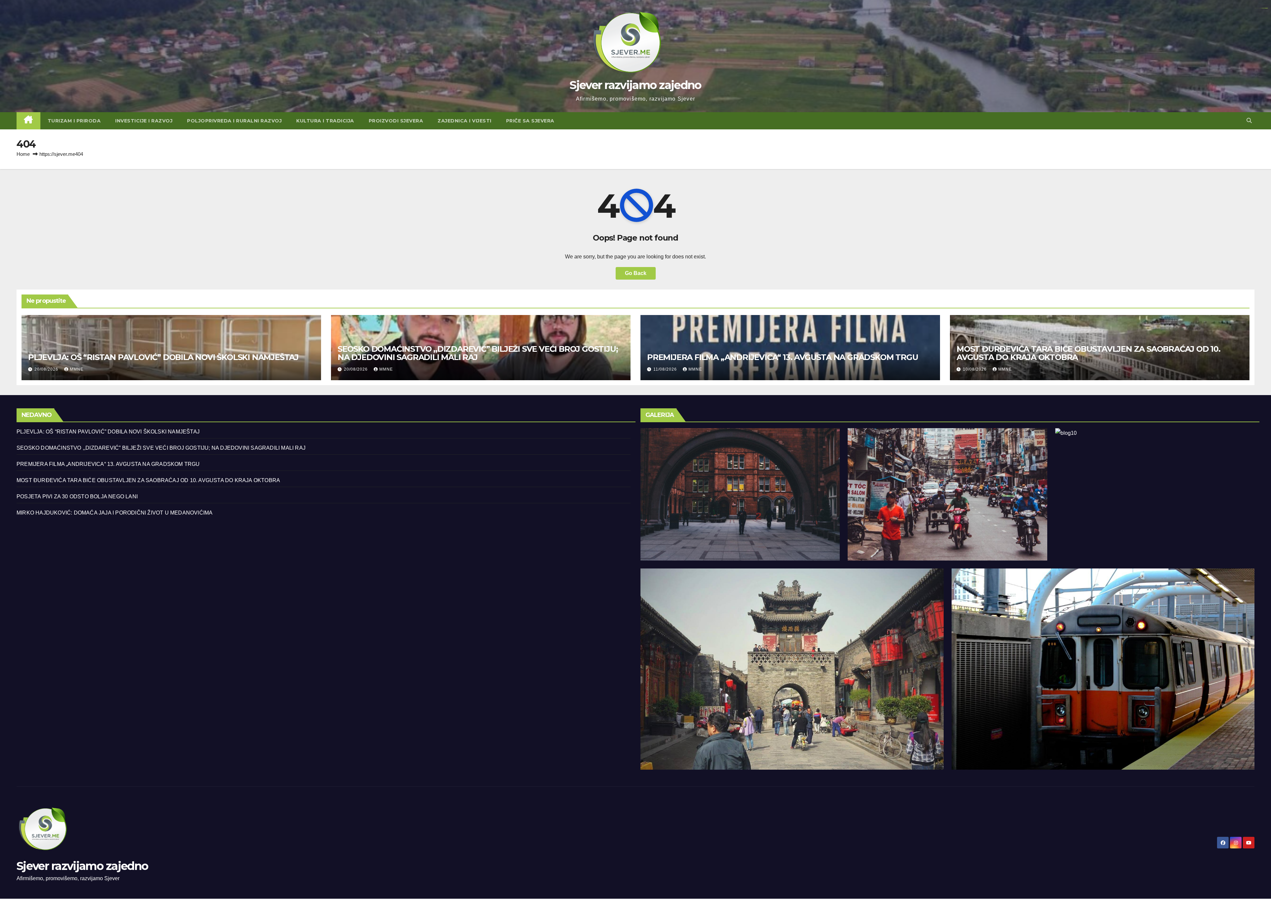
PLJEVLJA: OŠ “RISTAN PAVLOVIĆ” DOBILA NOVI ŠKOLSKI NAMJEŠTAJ (163, 357)
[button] (1249, 120)
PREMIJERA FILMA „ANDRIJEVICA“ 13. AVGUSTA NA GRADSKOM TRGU (782, 357)
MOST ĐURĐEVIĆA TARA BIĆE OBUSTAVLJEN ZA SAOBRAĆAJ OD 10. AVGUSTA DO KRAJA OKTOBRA (1088, 353)
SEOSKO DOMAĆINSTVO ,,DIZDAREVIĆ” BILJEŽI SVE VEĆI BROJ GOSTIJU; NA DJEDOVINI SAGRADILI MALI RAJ (478, 353)
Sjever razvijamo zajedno (635, 85)
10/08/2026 (975, 369)
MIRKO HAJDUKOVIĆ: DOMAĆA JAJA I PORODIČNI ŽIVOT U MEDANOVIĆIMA (114, 513)
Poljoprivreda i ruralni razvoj (234, 121)
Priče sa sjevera (530, 121)
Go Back (635, 273)
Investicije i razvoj (143, 121)
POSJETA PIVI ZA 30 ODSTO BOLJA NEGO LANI (77, 496)
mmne (76, 369)
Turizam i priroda (74, 121)
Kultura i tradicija (325, 121)
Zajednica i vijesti (465, 121)
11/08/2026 (665, 369)
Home (23, 154)
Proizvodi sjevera (396, 121)
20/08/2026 (47, 369)
